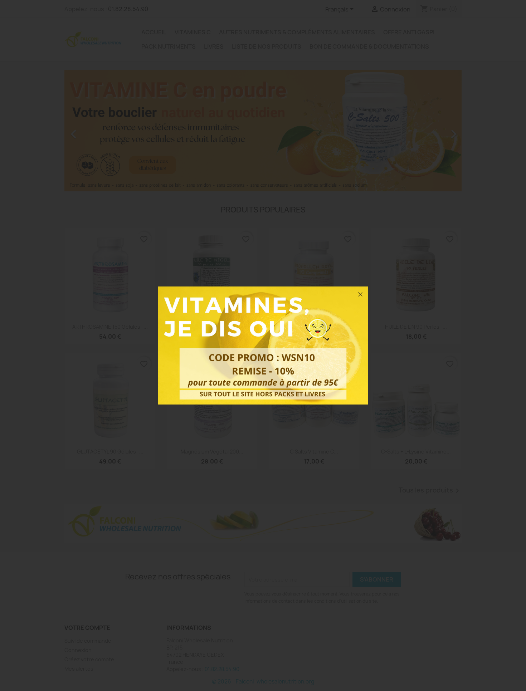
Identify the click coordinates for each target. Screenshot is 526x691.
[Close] (360, 294)
